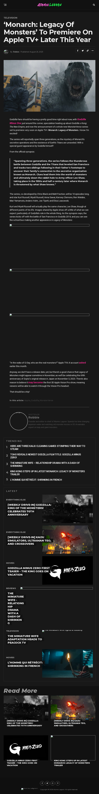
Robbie (16, 52)
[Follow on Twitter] (47, 783)
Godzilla (35, 400)
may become (35, 382)
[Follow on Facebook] (42, 783)
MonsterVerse (46, 400)
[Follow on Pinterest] (58, 783)
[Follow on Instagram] (52, 783)
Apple (27, 400)
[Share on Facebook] (78, 51)
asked (82, 362)
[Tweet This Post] (83, 51)
